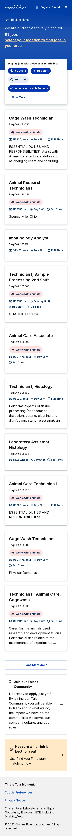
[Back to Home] (15, 7)
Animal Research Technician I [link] (25, 185)
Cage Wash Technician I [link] (32, 118)
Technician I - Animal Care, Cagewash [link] (35, 597)
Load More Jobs (36, 665)
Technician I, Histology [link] (31, 386)
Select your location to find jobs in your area (35, 43)
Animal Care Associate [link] (31, 335)
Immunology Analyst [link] (28, 238)
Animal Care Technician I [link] (33, 483)
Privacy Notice (15, 800)
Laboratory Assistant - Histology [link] (30, 445)
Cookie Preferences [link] (19, 792)
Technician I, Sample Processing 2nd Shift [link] (29, 277)
